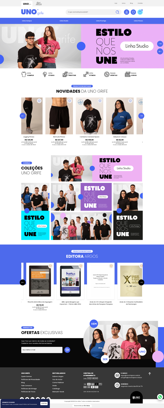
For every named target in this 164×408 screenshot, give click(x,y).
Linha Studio (64, 21)
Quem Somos (26, 376)
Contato (140, 3)
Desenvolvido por (82, 405)
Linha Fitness (138, 21)
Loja (116, 3)
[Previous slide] (160, 51)
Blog (131, 3)
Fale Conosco (26, 385)
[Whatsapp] (160, 397)
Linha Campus (27, 21)
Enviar (67, 350)
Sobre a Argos (57, 376)
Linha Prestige (101, 21)
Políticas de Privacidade (30, 379)
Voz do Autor (57, 379)
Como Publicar (58, 382)
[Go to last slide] (23, 116)
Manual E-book (58, 392)
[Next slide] (160, 44)
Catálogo (56, 389)
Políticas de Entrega (29, 389)
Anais (54, 385)
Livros (123, 3)
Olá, (126, 12)
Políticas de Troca (28, 392)
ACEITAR (44, 403)
